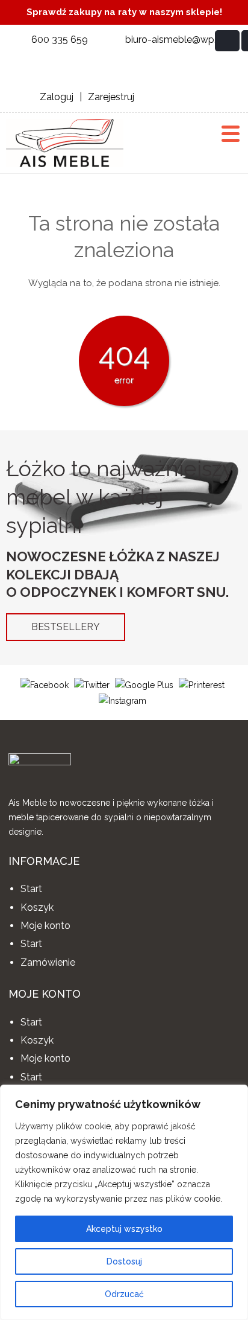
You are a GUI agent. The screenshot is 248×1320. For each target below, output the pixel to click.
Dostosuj (124, 1261)
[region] (124, 1202)
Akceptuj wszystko (124, 1229)
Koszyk (37, 907)
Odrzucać (124, 1294)
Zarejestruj (111, 97)
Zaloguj (56, 97)
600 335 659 (59, 39)
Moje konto (45, 925)
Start (31, 888)
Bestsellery (65, 627)
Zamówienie (47, 962)
